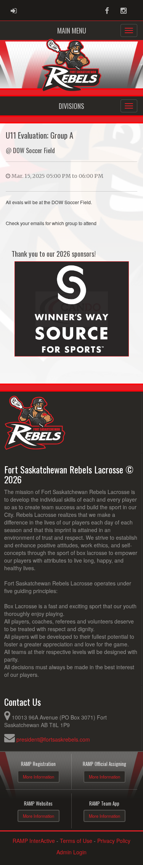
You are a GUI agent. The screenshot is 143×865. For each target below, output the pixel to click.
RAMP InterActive (34, 840)
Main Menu (71, 30)
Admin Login (71, 852)
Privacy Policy (113, 840)
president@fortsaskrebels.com (53, 739)
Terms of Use (76, 840)
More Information (38, 777)
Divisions (71, 106)
